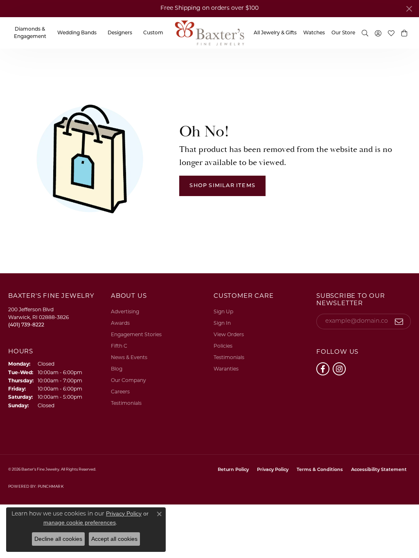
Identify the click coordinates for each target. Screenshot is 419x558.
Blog (116, 369)
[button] (404, 33)
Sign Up (223, 312)
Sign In (222, 323)
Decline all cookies (58, 539)
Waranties (226, 369)
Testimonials (126, 403)
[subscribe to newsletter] (399, 321)
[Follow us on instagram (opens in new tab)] (339, 368)
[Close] (409, 9)
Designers (120, 33)
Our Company (128, 380)
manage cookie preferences (79, 522)
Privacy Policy (272, 470)
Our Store (343, 33)
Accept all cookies (114, 539)
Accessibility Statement (379, 470)
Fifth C (119, 346)
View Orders (229, 335)
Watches (314, 33)
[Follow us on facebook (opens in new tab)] (322, 368)
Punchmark (50, 487)
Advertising (125, 312)
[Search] (365, 33)
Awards (120, 323)
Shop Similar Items (222, 185)
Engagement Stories (136, 335)
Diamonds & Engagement (30, 33)
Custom (153, 33)
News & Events (129, 357)
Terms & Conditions (320, 470)
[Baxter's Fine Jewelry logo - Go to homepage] (209, 33)
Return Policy (233, 470)
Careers (120, 392)
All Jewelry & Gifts (275, 33)
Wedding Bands (77, 33)
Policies (223, 346)
